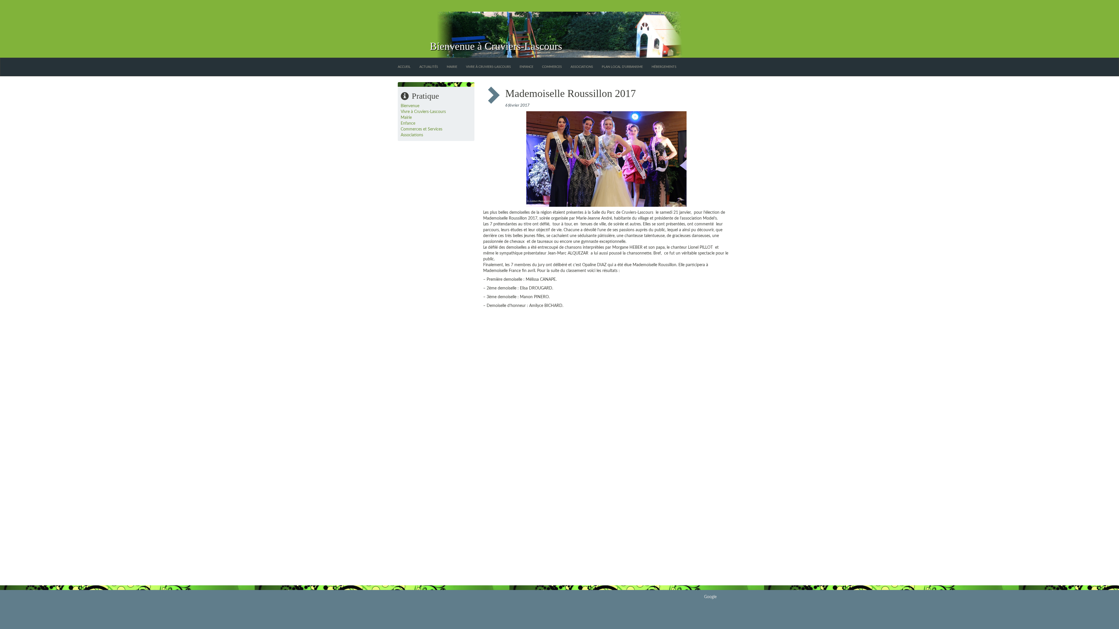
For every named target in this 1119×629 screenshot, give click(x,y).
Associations (582, 66)
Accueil (404, 66)
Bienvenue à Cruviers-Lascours (496, 46)
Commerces (552, 66)
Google (710, 597)
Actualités (428, 66)
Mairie (452, 66)
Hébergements (664, 66)
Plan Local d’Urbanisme (622, 66)
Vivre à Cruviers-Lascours (488, 66)
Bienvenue (410, 106)
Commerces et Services (421, 129)
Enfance (526, 66)
